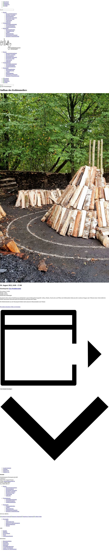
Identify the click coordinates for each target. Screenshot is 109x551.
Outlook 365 (6, 470)
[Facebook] (6, 1)
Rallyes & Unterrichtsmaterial (13, 523)
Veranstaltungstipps (10, 25)
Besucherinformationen (11, 13)
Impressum (5, 545)
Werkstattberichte (10, 31)
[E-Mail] (5, 5)
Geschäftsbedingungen (8, 546)
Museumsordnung (7, 541)
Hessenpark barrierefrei (11, 17)
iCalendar (5, 469)
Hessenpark (5, 28)
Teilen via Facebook (15, 306)
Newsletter (5, 542)
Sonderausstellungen (11, 27)
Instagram (18, 516)
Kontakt (5, 530)
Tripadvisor (31, 516)
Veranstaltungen (6, 23)
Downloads (5, 519)
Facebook (8, 516)
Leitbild (8, 32)
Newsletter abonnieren (5, 306)
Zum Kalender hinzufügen (6, 389)
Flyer (7, 520)
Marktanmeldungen (10, 524)
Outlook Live (6, 472)
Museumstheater (10, 33)
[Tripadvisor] (6, 4)
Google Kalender (7, 468)
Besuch (4, 12)
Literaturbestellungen (8, 536)
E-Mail (40, 516)
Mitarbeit (5, 532)
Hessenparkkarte (10, 16)
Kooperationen (6, 533)
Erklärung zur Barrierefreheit (9, 549)
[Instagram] (6, 3)
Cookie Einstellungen (8, 547)
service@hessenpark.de (9, 481)
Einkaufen (8, 21)
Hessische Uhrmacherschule (12, 36)
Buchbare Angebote (10, 15)
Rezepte (8, 525)
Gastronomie (9, 20)
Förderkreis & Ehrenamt (11, 35)
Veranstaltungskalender (11, 24)
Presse (4, 534)
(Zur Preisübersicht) (15, 288)
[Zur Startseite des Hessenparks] (54, 44)
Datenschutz (6, 543)
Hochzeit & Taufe (10, 19)
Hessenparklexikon (10, 29)
